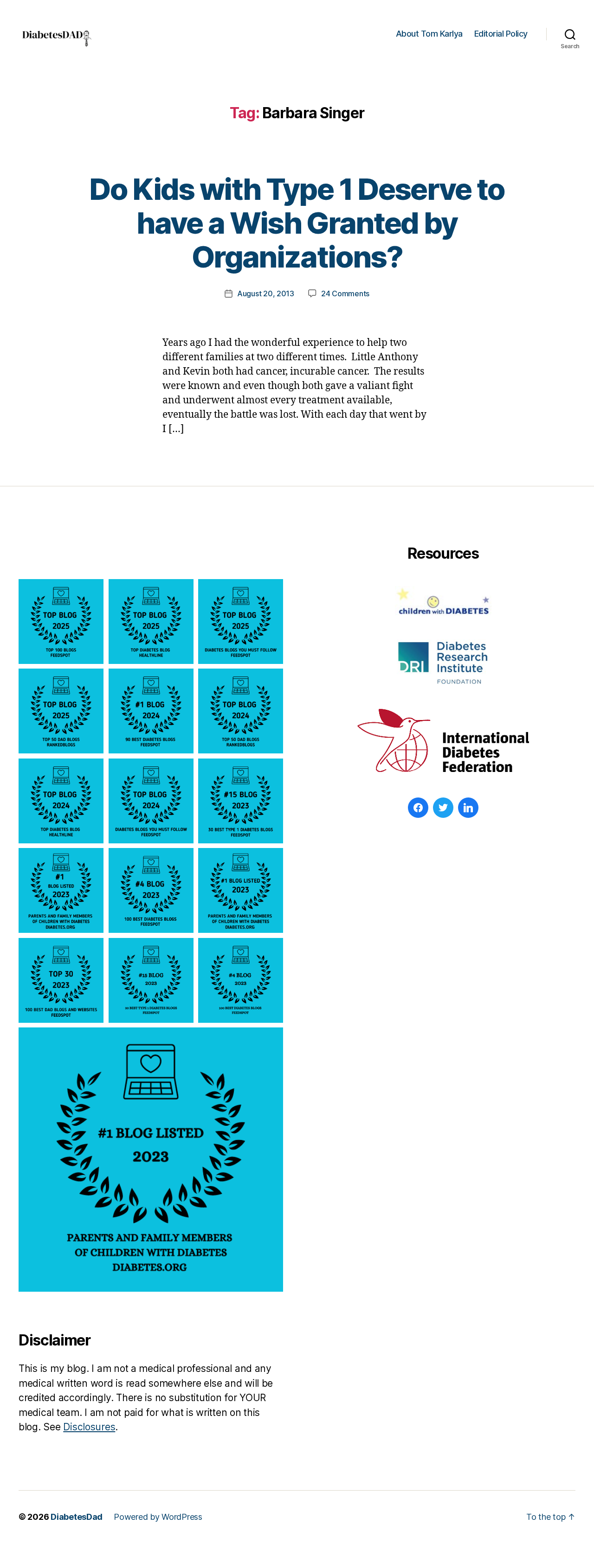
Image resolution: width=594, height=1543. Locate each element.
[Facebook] (418, 807)
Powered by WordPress (158, 1517)
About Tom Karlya (429, 33)
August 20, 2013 (265, 293)
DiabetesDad (77, 1517)
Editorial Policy (501, 33)
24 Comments (345, 293)
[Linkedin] (468, 807)
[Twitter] (443, 807)
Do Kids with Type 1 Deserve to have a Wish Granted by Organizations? (296, 222)
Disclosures (89, 1427)
